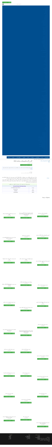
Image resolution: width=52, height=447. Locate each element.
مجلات (47, 131)
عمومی (46, 71)
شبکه (46, 94)
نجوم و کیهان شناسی (44, 56)
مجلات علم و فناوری (44, 143)
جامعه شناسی (45, 68)
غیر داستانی (46, 129)
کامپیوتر (24, 157)
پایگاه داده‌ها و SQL (44, 95)
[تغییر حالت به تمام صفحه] (49, 445)
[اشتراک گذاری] (47, 445)
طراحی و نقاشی (45, 9)
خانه (49, 159)
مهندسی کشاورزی (44, 40)
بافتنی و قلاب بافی (44, 20)
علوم (47, 53)
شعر (46, 14)
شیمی (46, 57)
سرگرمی (46, 125)
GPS (46, 51)
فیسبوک (10, 437)
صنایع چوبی (45, 17)
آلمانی (46, 75)
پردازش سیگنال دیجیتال (44, 50)
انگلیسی (46, 73)
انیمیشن (46, 11)
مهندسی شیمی (45, 33)
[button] (42, 216)
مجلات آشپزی (45, 152)
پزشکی (46, 59)
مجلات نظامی (45, 148)
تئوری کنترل (45, 48)
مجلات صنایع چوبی (44, 132)
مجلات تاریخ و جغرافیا (44, 150)
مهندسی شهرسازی (44, 38)
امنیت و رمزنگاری (44, 96)
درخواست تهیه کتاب (37, 437)
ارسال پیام (9, 438)
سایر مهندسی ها (45, 52)
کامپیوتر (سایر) (45, 107)
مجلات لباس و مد (44, 133)
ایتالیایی (46, 77)
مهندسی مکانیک (45, 29)
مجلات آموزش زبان (44, 153)
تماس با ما (38, 439)
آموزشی (47, 124)
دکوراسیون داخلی (45, 113)
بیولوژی (46, 58)
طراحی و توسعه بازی (44, 91)
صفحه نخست (47, 157)
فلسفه (46, 67)
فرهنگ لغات (45, 70)
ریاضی (46, 54)
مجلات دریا (45, 149)
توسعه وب (45, 90)
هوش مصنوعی (45, 97)
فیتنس (47, 111)
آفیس (46, 85)
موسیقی (46, 12)
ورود (6, 0)
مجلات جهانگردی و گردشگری (43, 144)
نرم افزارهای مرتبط (27, 436)
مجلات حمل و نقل (44, 147)
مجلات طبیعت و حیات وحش (43, 154)
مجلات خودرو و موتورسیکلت (43, 146)
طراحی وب (45, 86)
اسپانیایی (46, 76)
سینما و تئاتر (45, 13)
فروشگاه (39, 438)
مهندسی (32, 157)
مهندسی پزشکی (45, 32)
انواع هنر (46, 15)
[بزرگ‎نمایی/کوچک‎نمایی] (51, 445)
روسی (46, 78)
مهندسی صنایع (45, 37)
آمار (46, 66)
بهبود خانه (46, 114)
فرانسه (46, 74)
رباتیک (46, 35)
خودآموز (47, 116)
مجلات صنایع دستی (44, 134)
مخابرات (46, 49)
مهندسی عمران (45, 28)
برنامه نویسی (45, 88)
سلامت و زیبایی (46, 112)
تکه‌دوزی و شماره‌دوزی (44, 21)
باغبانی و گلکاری (45, 108)
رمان (47, 126)
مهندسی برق (45, 30)
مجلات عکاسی (45, 135)
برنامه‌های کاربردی (44, 105)
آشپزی (47, 115)
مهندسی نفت (45, 39)
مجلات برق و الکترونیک (44, 145)
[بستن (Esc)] (45, 445)
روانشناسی (45, 69)
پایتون (46, 89)
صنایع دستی (46, 16)
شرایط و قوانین (28, 437)
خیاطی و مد (45, 19)
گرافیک (46, 10)
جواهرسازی (45, 18)
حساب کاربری (28, 438)
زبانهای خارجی (46, 72)
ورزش (47, 110)
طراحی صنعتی (45, 34)
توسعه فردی (46, 128)
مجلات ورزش (45, 151)
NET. (46, 92)
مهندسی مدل (45, 47)
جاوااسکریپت (45, 87)
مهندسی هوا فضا (45, 31)
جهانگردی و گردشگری (45, 109)
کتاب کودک (46, 127)
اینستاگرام (10, 436)
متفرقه (47, 130)
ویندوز (46, 93)
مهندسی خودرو (45, 36)
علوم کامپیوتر (45, 106)
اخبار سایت (38, 436)
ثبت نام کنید (3, 0)
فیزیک (46, 55)
